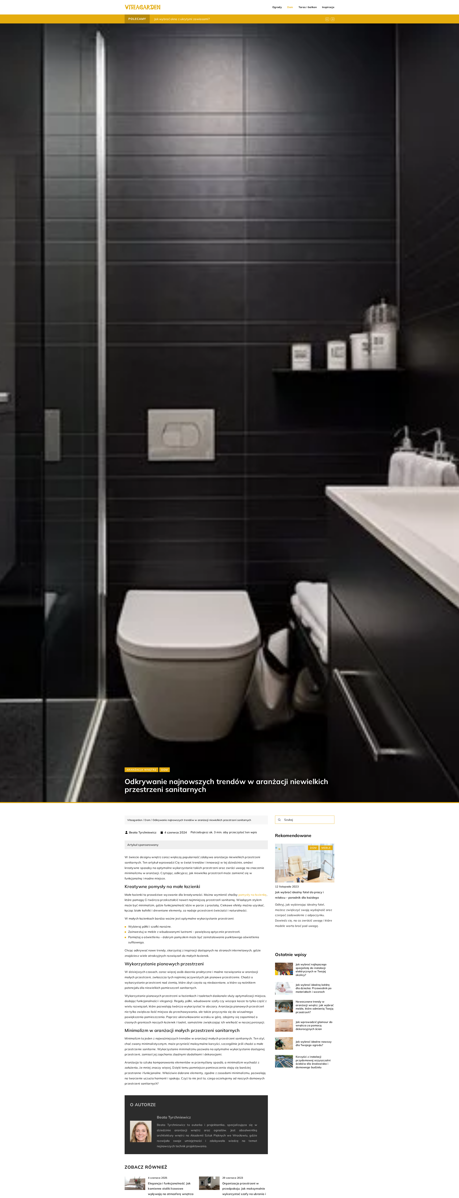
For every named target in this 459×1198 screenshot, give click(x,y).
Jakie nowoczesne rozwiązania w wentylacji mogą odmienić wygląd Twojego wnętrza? (214, 19)
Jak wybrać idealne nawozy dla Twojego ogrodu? (314, 1043)
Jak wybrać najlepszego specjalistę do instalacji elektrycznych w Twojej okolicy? (311, 970)
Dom (290, 7)
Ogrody (277, 7)
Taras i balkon (308, 7)
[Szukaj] (279, 820)
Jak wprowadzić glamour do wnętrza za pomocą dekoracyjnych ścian (314, 1025)
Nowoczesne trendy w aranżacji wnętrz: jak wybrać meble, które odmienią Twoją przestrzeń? (314, 1007)
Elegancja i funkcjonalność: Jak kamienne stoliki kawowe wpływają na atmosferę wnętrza (170, 1189)
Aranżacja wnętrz (141, 769)
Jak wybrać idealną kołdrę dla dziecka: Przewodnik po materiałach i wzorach (314, 988)
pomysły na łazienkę (252, 894)
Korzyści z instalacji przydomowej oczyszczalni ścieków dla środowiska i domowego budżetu (313, 1062)
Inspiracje (328, 7)
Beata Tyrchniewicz (142, 832)
